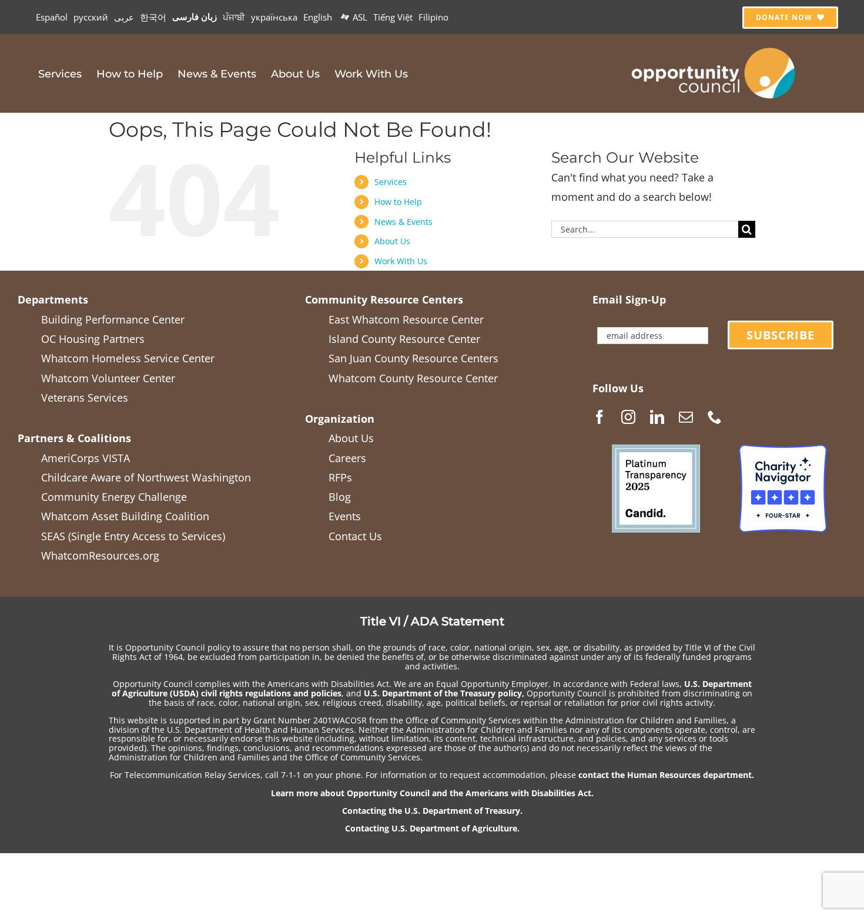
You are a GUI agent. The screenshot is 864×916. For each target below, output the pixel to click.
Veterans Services (84, 397)
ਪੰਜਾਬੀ (234, 17)
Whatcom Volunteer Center (108, 378)
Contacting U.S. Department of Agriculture (431, 828)
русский (90, 17)
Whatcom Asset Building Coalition (125, 516)
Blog (340, 497)
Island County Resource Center (404, 339)
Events (345, 516)
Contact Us (355, 536)
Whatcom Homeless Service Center (128, 358)
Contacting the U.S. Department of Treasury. (432, 810)
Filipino (433, 17)
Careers (347, 458)
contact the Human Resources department (665, 774)
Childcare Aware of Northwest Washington (146, 477)
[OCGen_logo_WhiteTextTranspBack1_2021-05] (714, 46)
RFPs (340, 477)
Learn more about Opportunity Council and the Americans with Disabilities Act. (432, 793)
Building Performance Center (113, 319)
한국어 (153, 17)
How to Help (398, 201)
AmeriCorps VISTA (85, 458)
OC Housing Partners (93, 339)
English (317, 17)
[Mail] (686, 417)
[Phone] (715, 417)
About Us (392, 241)
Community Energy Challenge (114, 497)
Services (390, 181)
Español (52, 17)
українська (274, 17)
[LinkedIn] (657, 417)
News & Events (403, 221)
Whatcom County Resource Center (413, 378)
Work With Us (400, 261)
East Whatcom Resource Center (406, 319)
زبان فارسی (194, 16)
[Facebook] (599, 417)
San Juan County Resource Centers (413, 358)
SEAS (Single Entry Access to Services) (133, 536)
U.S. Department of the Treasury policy (443, 693)
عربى (124, 17)
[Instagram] (628, 417)
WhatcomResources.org (100, 555)
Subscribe (780, 335)
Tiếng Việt (393, 17)
